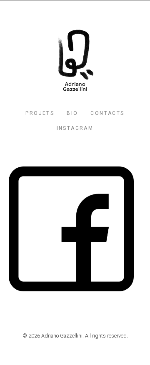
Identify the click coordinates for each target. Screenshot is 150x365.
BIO (72, 113)
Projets (39, 113)
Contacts (107, 113)
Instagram (75, 128)
